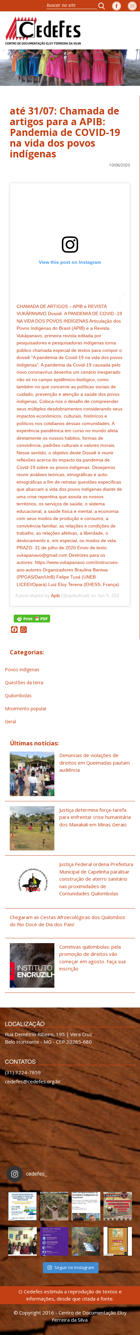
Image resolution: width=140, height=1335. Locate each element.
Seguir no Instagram (74, 1267)
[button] (103, 5)
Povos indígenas (22, 669)
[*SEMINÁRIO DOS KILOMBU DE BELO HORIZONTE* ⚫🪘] (118, 1241)
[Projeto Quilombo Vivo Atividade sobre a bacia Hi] (86, 1241)
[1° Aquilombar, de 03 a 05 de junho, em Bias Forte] (118, 1206)
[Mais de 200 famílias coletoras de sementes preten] (54, 1206)
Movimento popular (26, 708)
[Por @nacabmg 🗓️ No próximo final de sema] (22, 1206)
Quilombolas (18, 695)
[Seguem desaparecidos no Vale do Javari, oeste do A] (86, 1206)
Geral (10, 721)
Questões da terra (24, 682)
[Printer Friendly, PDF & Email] (32, 618)
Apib (55, 595)
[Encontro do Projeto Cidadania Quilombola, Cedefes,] (22, 1241)
